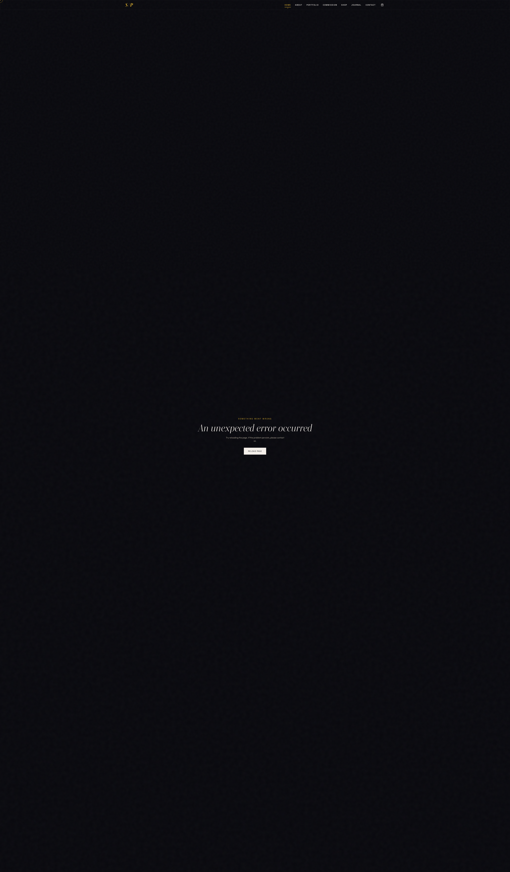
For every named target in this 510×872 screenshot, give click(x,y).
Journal (356, 6)
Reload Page (255, 451)
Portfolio (313, 6)
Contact (371, 6)
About (298, 6)
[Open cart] (382, 5)
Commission (330, 6)
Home (288, 6)
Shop (344, 6)
